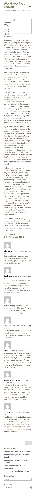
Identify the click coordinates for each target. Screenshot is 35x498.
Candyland (8, 276)
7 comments (7, 13)
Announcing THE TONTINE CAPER (17, 451)
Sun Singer (8, 326)
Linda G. (7, 412)
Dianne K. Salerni (10, 380)
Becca (6, 351)
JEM (5, 306)
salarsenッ (8, 251)
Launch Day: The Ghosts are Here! (17, 471)
